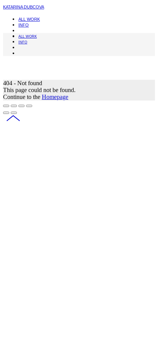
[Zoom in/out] (29, 106)
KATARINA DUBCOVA (23, 7)
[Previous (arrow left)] (6, 113)
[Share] (14, 106)
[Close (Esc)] (6, 106)
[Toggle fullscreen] (21, 106)
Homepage (55, 97)
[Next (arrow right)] (14, 113)
